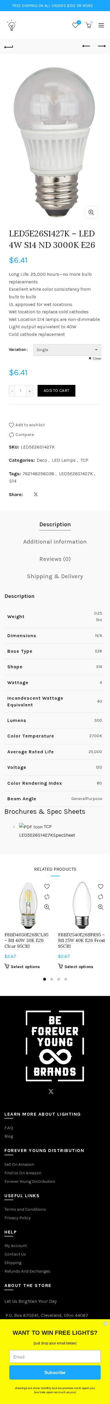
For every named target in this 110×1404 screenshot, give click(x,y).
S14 (12, 481)
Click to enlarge (91, 212)
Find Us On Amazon (22, 1172)
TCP (84, 460)
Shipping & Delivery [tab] (55, 576)
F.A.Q (8, 1127)
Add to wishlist (30, 424)
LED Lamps (64, 460)
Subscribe (55, 1372)
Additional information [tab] (55, 541)
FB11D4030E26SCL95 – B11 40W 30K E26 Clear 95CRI (26, 940)
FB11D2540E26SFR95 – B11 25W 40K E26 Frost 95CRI (81, 940)
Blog (8, 1136)
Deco (42, 460)
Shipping (12, 1262)
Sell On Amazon (19, 1164)
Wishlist (79, 22)
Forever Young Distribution (29, 1181)
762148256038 (38, 473)
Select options (25, 966)
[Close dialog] (105, 1323)
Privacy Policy (17, 1217)
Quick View (47, 907)
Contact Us (15, 1254)
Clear (97, 358)
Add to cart (56, 390)
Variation (17, 349)
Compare (25, 434)
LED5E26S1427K (76, 473)
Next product (101, 46)
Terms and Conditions (25, 1209)
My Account (15, 1245)
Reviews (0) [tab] (55, 559)
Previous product (86, 46)
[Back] (8, 46)
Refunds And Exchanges (27, 1271)
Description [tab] (55, 524)
